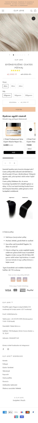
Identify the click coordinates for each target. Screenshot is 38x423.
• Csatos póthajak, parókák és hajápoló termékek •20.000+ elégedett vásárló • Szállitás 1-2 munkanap (19, 3)
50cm (13, 86)
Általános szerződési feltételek (12, 388)
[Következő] (28, 54)
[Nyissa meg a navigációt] (3, 10)
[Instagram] (8, 349)
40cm (5, 86)
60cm (20, 86)
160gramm (17, 95)
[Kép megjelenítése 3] (17, 54)
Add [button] (13, 152)
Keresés (5, 360)
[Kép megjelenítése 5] (22, 54)
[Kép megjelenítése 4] (20, 54)
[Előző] (9, 54)
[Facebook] (3, 349)
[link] (13, 129)
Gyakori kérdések (8, 367)
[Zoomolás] (33, 18)
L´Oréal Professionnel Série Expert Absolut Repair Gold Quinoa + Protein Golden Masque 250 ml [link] (13, 140)
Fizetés (19, 110)
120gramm (7, 95)
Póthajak (5, 364)
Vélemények (6, 371)
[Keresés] (31, 10)
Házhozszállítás (7, 378)
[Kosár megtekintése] (35, 11)
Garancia (5, 381)
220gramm (28, 95)
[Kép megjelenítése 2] (15, 54)
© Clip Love (19, 397)
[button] (15, 70)
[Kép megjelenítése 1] (13, 54)
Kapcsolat (6, 374)
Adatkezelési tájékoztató (10, 385)
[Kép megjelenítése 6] (24, 54)
